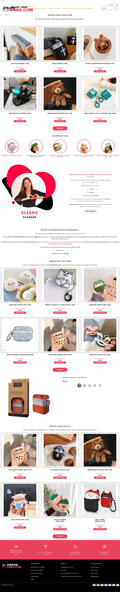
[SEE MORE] (60, 127)
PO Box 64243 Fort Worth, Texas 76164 (71, 576)
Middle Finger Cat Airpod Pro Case (60, 285)
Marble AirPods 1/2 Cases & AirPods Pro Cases (108, 148)
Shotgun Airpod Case (20, 44)
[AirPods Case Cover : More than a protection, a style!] (29, 192)
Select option (100, 121)
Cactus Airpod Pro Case (60, 500)
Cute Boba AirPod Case (60, 450)
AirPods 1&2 (40, 8)
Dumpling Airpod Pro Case (20, 285)
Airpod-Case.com (9, 585)
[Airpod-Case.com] (10, 9)
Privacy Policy (94, 573)
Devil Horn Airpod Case (100, 500)
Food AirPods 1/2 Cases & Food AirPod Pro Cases (36, 148)
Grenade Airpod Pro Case (100, 285)
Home (30, 8)
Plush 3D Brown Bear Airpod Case (100, 44)
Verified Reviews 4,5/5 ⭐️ (37, 567)
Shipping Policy (95, 576)
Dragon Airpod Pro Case (100, 335)
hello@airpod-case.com (67, 567)
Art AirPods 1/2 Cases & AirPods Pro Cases (60, 148)
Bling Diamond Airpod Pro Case (20, 335)
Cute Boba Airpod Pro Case (60, 335)
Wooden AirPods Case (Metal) (75, 377)
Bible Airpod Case (60, 44)
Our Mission (90, 211)
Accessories (86, 8)
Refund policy (94, 570)
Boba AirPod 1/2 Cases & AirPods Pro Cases (84, 148)
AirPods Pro (54, 8)
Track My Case (35, 576)
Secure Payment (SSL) (37, 570)
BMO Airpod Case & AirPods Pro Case (100, 94)
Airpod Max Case (71, 8)
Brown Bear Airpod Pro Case (60, 94)
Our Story (63, 570)
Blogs (32, 579)
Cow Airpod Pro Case (20, 500)
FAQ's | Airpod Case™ (36, 573)
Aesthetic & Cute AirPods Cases (12, 148)
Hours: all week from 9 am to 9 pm (70, 573)
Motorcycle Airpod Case (20, 94)
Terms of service (95, 567)
